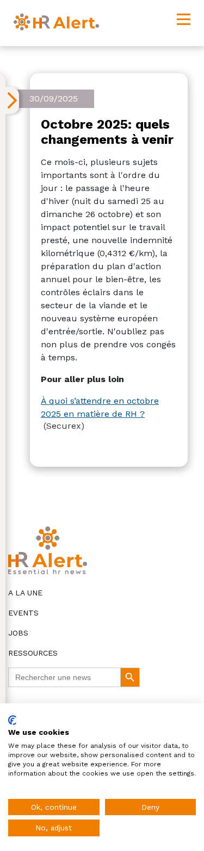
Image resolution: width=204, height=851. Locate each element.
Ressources (33, 653)
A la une (25, 592)
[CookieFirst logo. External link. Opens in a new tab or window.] (12, 720)
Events (23, 612)
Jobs (18, 632)
